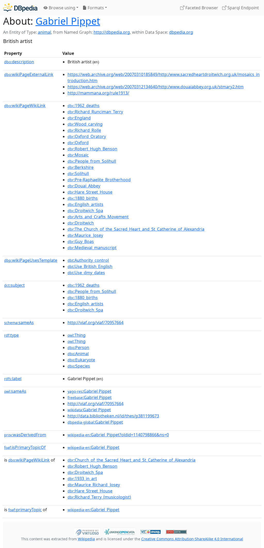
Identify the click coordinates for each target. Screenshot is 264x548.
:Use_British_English (90, 266)
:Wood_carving (85, 124)
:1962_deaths (84, 105)
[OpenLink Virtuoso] (87, 531)
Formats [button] (95, 8)
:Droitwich (81, 223)
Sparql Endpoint (242, 8)
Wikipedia (86, 538)
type (11, 335)
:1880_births (83, 198)
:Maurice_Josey (85, 235)
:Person (78, 347)
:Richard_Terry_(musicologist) (99, 497)
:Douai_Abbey (84, 186)
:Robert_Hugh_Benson (92, 149)
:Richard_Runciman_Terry (95, 112)
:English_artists (85, 204)
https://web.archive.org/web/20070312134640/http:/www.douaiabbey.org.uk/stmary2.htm (156, 87)
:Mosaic (78, 155)
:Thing (77, 335)
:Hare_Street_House (90, 192)
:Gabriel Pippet (89, 391)
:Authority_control (88, 260)
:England (79, 118)
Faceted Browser (201, 8)
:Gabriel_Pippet (93, 447)
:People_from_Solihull (92, 161)
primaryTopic (25, 509)
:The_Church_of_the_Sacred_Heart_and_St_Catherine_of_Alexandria (136, 229)
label (12, 378)
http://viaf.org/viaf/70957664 (95, 322)
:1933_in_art (82, 478)
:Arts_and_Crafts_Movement (98, 217)
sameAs (19, 322)
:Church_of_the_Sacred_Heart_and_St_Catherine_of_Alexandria (131, 460)
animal (44, 32)
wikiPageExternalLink (28, 74)
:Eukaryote (81, 360)
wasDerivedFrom (25, 435)
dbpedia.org (181, 32)
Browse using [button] (61, 8)
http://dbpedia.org (112, 32)
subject (14, 285)
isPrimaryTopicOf (25, 447)
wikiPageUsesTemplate (30, 260)
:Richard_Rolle (84, 130)
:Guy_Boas (81, 241)
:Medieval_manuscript (92, 247)
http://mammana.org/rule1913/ (98, 93)
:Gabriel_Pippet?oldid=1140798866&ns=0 (118, 435)
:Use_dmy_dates (86, 272)
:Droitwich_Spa (85, 210)
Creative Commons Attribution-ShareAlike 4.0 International (192, 538)
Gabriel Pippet (68, 21)
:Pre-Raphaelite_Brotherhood (99, 179)
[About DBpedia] (20, 7)
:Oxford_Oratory (87, 136)
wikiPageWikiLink (25, 105)
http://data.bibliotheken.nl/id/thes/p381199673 (113, 416)
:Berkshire (81, 167)
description (19, 62)
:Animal (78, 353)
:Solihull (78, 173)
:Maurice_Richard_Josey (94, 485)
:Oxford (78, 142)
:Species (79, 366)
